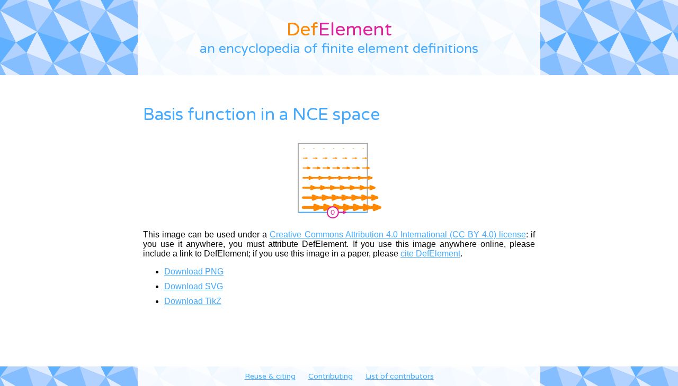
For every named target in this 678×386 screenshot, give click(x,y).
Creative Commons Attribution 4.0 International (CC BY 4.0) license (398, 234)
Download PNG (194, 271)
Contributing (330, 376)
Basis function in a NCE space (261, 115)
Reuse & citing (270, 376)
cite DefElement (430, 253)
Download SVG (193, 286)
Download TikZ (192, 301)
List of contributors (399, 376)
